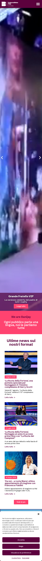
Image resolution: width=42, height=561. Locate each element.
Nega (21, 546)
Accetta (21, 540)
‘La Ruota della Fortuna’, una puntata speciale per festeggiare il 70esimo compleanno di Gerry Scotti (19, 383)
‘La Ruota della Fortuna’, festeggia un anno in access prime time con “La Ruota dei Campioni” (19, 435)
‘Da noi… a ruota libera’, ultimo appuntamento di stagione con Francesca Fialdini (20, 483)
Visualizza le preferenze (21, 553)
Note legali (25, 558)
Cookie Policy (16, 558)
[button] (38, 514)
